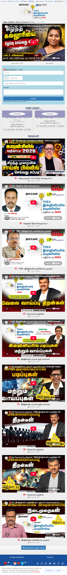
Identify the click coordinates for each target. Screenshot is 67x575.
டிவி (18, 1)
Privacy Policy (35, 572)
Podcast (25, 1)
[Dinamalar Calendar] (15, 563)
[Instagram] (46, 563)
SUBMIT (33, 98)
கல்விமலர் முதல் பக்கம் (35, 547)
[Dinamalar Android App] (5, 563)
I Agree (58, 570)
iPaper (32, 1)
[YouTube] (50, 563)
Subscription (59, 1)
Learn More (49, 570)
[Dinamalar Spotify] (27, 563)
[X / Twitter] (41, 563)
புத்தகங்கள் (50, 1)
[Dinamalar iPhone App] (18, 563)
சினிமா (12, 1)
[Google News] (62, 563)
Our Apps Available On (17, 557)
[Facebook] (37, 563)
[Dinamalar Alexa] (22, 563)
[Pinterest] (58, 563)
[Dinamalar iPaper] (10, 563)
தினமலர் (4, 1)
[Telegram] (54, 563)
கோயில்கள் (41, 1)
